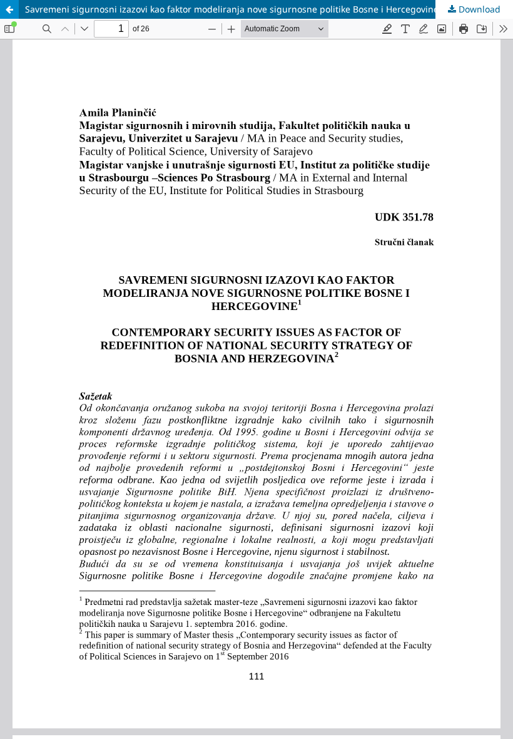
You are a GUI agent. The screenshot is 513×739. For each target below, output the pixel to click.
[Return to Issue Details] (9, 9)
